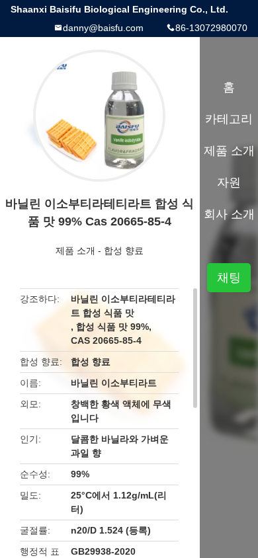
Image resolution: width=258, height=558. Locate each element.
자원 (229, 182)
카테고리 (229, 119)
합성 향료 (124, 250)
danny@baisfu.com (103, 27)
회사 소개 (229, 214)
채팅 (229, 277)
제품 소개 (75, 250)
